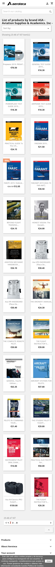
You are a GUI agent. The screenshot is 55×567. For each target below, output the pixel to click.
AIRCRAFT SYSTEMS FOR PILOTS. (41, 382)
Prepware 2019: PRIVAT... (13, 64)
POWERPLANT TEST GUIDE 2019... (14, 105)
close (49, 561)
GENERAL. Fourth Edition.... (14, 382)
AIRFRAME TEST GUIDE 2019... (41, 105)
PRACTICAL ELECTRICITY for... (41, 461)
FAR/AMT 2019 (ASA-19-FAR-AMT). (41, 184)
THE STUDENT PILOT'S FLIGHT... (41, 421)
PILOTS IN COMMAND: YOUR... (13, 421)
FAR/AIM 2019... (41, 143)
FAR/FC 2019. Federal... (14, 183)
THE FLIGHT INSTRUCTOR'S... (41, 342)
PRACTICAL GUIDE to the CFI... (14, 144)
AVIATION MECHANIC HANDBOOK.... (14, 263)
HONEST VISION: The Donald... (41, 223)
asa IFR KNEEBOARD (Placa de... (14, 302)
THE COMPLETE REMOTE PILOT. (13, 342)
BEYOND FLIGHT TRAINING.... (14, 223)
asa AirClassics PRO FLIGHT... (13, 500)
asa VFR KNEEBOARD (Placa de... (41, 263)
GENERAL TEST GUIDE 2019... (41, 65)
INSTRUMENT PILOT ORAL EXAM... (13, 461)
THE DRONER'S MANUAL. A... (41, 302)
